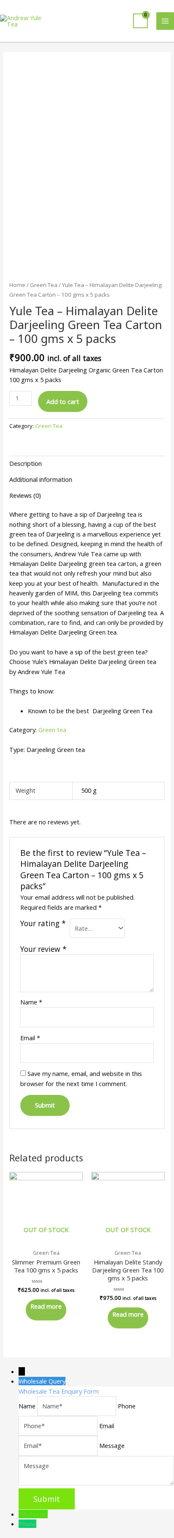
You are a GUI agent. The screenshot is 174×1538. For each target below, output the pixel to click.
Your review (43, 949)
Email (30, 1037)
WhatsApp (33, 1514)
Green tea (52, 729)
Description (25, 463)
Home (17, 285)
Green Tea (43, 285)
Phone (27, 1523)
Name (31, 1002)
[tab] (86, 464)
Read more (46, 1306)
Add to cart (62, 401)
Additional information (40, 479)
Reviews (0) (25, 495)
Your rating (43, 923)
